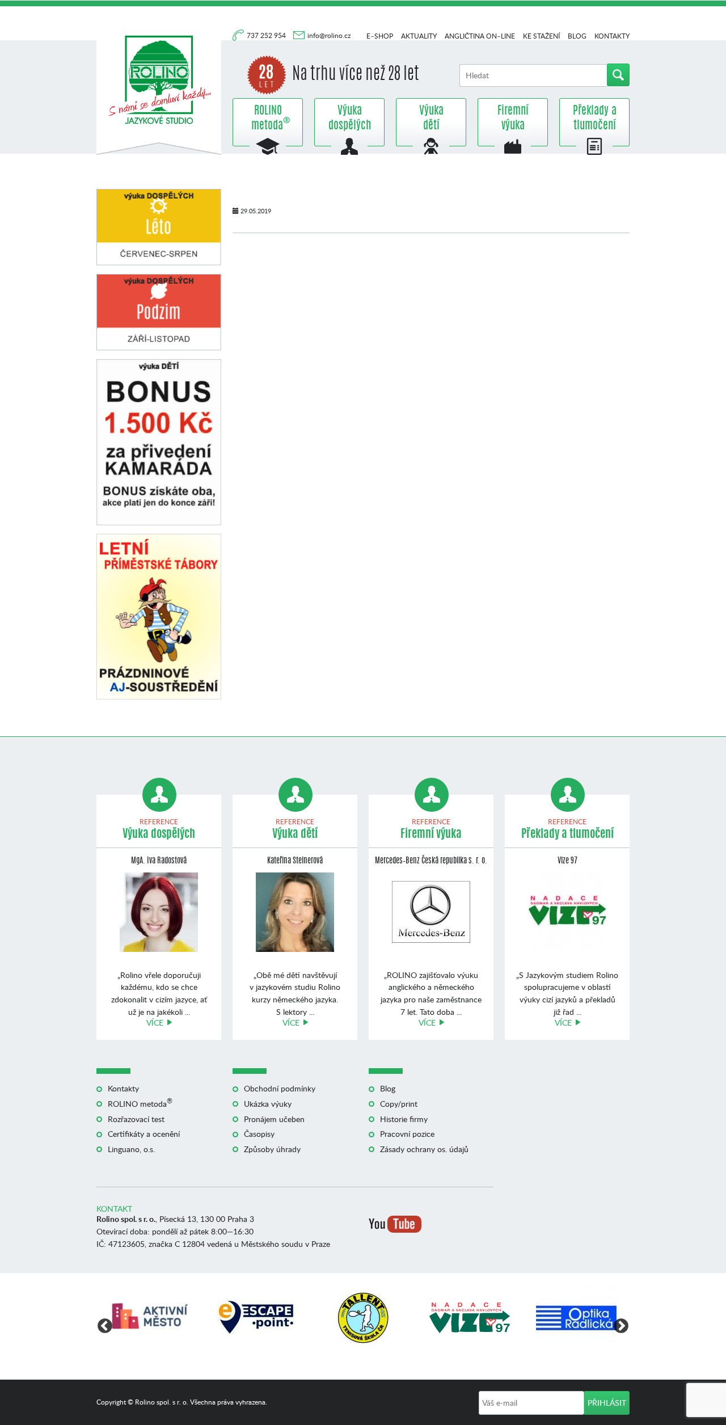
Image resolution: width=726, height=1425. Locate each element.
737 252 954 (267, 35)
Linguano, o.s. (131, 1149)
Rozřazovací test (136, 1119)
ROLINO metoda (268, 119)
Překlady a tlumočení (595, 119)
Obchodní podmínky (279, 1088)
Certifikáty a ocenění (144, 1133)
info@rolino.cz (329, 35)
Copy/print (398, 1103)
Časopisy (259, 1133)
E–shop (379, 36)
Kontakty (612, 36)
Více (154, 1022)
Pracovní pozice (407, 1133)
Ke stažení (541, 36)
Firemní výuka (513, 119)
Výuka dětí (431, 119)
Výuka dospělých (349, 119)
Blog (577, 36)
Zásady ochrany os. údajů (424, 1149)
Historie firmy (404, 1119)
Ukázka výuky (268, 1103)
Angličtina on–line (480, 36)
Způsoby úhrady (272, 1149)
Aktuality (419, 36)
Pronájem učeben (274, 1119)
